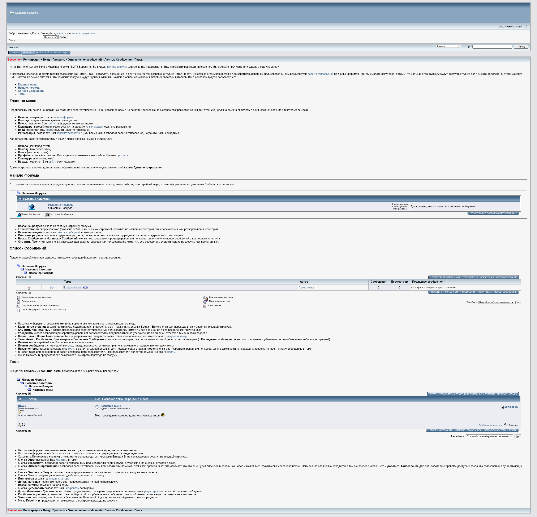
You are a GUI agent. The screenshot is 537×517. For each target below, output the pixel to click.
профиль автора (58, 478)
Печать (513, 394)
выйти (52, 161)
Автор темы (306, 287)
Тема (21, 94)
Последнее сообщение (428, 281)
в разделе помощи (175, 336)
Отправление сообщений (85, 59)
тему (71, 348)
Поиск (39, 53)
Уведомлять (469, 277)
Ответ (433, 394)
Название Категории (36, 198)
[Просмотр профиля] (19, 426)
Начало (16, 53)
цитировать (72, 488)
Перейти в (472, 302)
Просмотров (399, 281)
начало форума (117, 66)
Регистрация (61, 53)
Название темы (72, 287)
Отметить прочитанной (469, 394)
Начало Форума (28, 87)
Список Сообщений (31, 90)
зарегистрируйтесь (83, 33)
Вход (46, 59)
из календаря (94, 126)
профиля (122, 155)
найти (51, 123)
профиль (169, 351)
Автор (304, 281)
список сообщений (68, 232)
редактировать (153, 491)
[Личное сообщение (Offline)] (23, 426)
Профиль (58, 59)
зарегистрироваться (320, 73)
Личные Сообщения (118, 59)
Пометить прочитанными (446, 277)
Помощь (27, 53)
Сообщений (378, 281)
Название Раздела (60, 204)
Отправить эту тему (496, 394)
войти (49, 129)
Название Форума (34, 193)
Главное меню (27, 84)
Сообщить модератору (490, 425)
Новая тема (485, 277)
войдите (61, 33)
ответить (61, 459)
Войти (48, 53)
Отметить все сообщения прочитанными (494, 213)
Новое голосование (506, 277)
